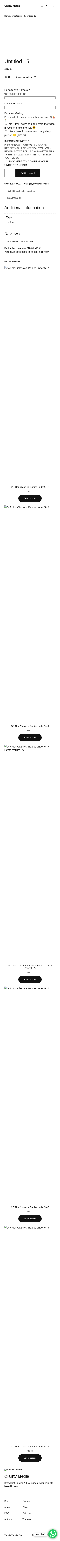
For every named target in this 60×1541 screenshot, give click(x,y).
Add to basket (28, 173)
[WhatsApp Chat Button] (52, 1533)
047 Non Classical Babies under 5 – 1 (30, 487)
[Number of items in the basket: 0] (53, 6)
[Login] (47, 6)
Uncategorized (18, 16)
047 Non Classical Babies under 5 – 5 (30, 1207)
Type (7, 76)
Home (7, 16)
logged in (24, 251)
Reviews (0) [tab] (14, 197)
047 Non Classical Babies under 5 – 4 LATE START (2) (30, 966)
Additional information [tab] (21, 191)
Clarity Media (12, 5)
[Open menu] (42, 6)
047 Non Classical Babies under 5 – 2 (30, 726)
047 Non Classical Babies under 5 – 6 (30, 1446)
